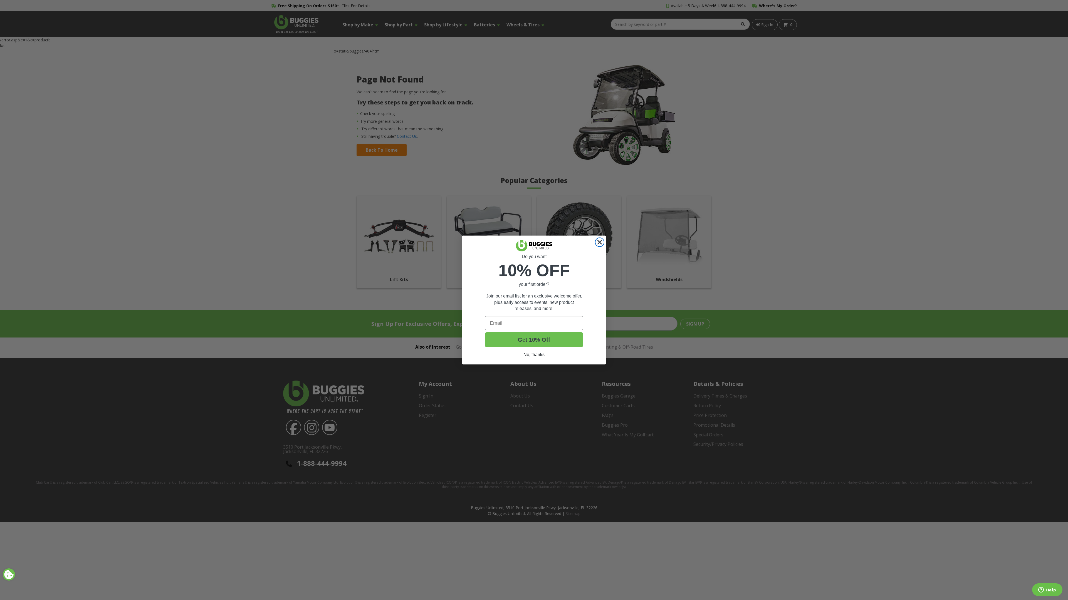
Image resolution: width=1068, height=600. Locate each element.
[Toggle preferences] (9, 574)
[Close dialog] (599, 242)
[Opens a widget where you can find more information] (1047, 590)
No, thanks (534, 354)
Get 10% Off (534, 340)
